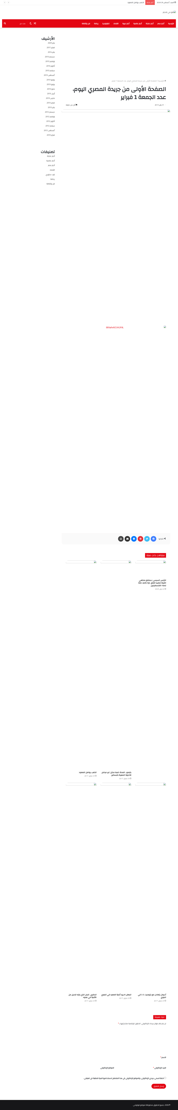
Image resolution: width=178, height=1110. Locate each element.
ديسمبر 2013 (50, 56)
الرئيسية (171, 23)
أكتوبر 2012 (50, 121)
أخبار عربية (125, 23)
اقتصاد (115, 23)
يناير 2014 (51, 52)
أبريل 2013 (51, 93)
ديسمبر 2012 (50, 112)
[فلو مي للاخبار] (169, 12)
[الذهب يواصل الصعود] (81, 665)
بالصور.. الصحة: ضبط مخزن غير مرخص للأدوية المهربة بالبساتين (116, 774)
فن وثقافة (86, 23)
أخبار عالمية (137, 23)
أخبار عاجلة (150, 23)
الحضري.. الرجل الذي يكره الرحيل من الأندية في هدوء (83, 996)
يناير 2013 (51, 107)
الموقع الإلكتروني (107, 1067)
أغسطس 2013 (49, 75)
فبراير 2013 (51, 102)
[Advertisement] (116, 51)
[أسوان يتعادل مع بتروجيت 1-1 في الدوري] (150, 887)
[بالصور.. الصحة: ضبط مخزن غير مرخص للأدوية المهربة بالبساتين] (116, 665)
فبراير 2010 (51, 135)
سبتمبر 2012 (50, 125)
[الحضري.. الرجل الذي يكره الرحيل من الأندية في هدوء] (81, 887)
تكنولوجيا (105, 23)
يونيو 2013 (51, 84)
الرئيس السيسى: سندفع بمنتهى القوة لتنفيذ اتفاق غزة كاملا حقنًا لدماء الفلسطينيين (152, 582)
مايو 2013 (51, 89)
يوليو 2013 (51, 79)
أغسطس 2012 (49, 130)
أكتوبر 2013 (50, 66)
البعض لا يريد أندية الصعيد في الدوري (116, 995)
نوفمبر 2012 (50, 116)
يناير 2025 (51, 43)
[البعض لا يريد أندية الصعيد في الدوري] (116, 887)
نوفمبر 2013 (50, 61)
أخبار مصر (160, 23)
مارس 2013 (50, 98)
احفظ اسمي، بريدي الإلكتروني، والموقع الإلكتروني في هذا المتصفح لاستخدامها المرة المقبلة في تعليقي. (124, 1078)
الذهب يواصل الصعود (135, 2)
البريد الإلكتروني (159, 1067)
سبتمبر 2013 (50, 70)
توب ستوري (50, 174)
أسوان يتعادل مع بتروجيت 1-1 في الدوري (152, 996)
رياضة (96, 23)
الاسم (163, 1057)
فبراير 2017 (51, 47)
